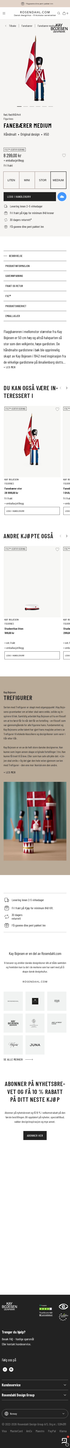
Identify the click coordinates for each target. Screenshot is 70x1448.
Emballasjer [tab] (12, 316)
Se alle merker (13, 1059)
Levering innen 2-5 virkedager (39, 4)
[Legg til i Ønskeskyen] (61, 196)
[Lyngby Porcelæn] (35, 1023)
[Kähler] (35, 1001)
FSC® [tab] (8, 296)
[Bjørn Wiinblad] (13, 1045)
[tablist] (35, 286)
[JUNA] (35, 1045)
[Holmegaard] (56, 1001)
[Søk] (59, 13)
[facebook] (5, 1369)
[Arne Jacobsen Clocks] (56, 1023)
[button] (19, 106)
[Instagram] (11, 1369)
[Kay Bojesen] (13, 1023)
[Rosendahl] (13, 1001)
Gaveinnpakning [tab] (14, 275)
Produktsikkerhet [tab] (15, 306)
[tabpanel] (35, 349)
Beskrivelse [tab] (15, 255)
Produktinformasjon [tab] (17, 266)
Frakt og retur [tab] (14, 285)
